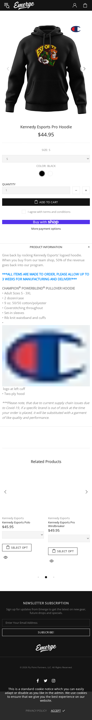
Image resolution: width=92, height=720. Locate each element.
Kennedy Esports (13, 518)
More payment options (46, 229)
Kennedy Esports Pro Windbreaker (61, 524)
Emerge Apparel (24, 5)
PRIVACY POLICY (36, 711)
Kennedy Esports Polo (16, 522)
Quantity (8, 184)
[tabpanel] (23, 521)
